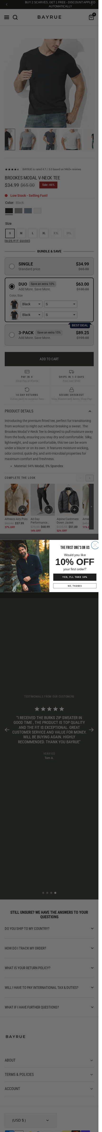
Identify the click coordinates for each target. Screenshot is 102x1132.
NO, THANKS (75, 586)
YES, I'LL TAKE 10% (74, 577)
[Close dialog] (95, 545)
